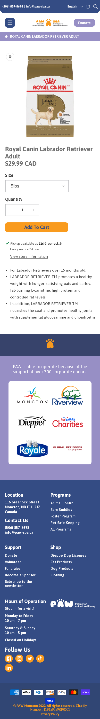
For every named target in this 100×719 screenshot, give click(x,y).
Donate (84, 23)
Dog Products (61, 568)
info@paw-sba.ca (38, 6)
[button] (96, 6)
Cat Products (61, 562)
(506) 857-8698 (12, 6)
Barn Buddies (61, 510)
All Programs (60, 529)
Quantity (13, 199)
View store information (29, 256)
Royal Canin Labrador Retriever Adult (44, 37)
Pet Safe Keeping (65, 523)
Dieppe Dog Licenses (68, 555)
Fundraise (12, 568)
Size (9, 175)
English (72, 6)
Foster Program (62, 516)
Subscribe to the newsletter (18, 583)
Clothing (57, 575)
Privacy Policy (50, 714)
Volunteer (13, 562)
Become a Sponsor (20, 575)
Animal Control (62, 503)
